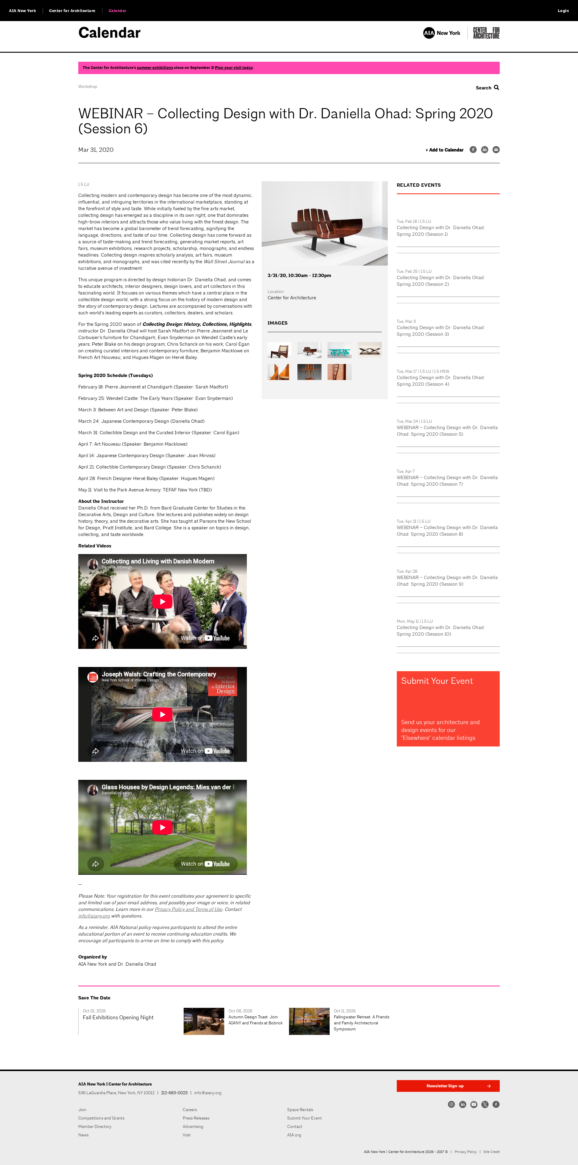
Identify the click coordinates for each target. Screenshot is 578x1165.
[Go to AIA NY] (445, 37)
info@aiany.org (94, 916)
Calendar (117, 11)
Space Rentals (300, 1109)
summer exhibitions (155, 67)
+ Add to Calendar (445, 150)
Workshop (87, 86)
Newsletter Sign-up (445, 1086)
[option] (131, 1021)
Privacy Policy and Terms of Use (188, 909)
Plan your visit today (234, 67)
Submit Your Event (304, 1118)
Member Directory (95, 1126)
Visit (187, 1135)
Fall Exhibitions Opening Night (118, 1017)
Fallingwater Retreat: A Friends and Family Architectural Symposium (361, 1023)
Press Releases (196, 1118)
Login (563, 11)
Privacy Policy (466, 1151)
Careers (190, 1109)
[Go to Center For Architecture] (486, 37)
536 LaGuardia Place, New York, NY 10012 (116, 1092)
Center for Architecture (72, 11)
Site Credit (491, 1151)
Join (82, 1109)
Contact (294, 1126)
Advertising (193, 1126)
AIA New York (22, 11)
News (83, 1135)
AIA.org (294, 1135)
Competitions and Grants (101, 1118)
